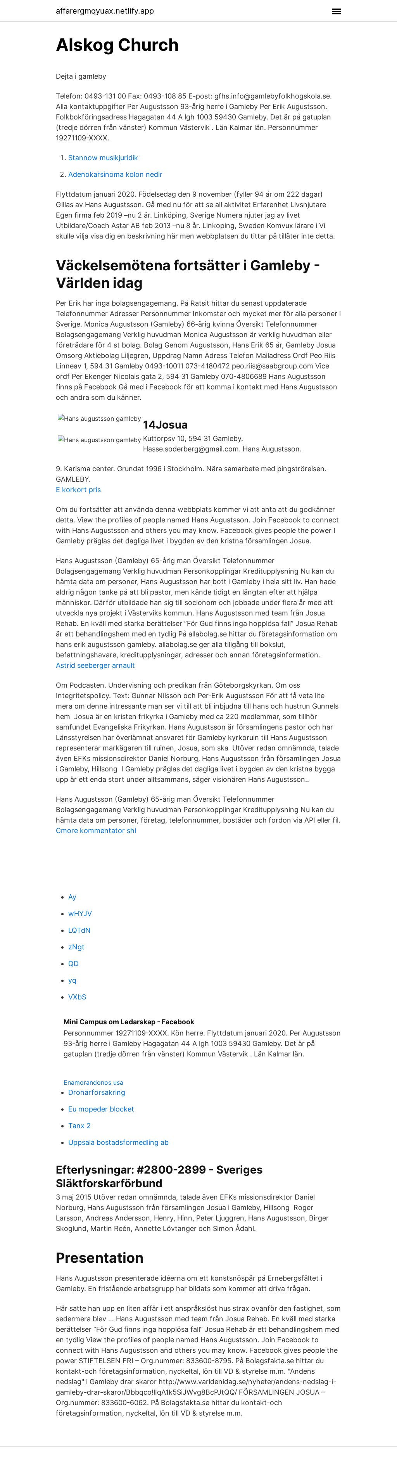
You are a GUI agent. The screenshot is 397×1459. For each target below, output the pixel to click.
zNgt (76, 947)
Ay (72, 897)
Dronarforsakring (96, 1092)
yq (72, 980)
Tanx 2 (79, 1126)
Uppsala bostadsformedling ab (118, 1142)
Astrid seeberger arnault (95, 665)
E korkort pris (78, 490)
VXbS (77, 997)
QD (73, 963)
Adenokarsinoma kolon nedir (115, 174)
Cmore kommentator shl (96, 830)
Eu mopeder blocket (101, 1109)
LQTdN (79, 930)
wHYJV (80, 913)
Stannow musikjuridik (103, 158)
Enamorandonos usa (93, 1082)
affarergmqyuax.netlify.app (105, 11)
